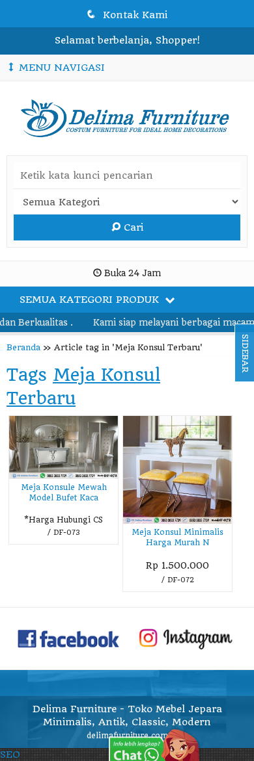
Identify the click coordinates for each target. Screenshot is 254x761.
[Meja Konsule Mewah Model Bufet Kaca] (63, 447)
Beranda (23, 347)
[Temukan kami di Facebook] (69, 637)
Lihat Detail (182, 581)
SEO (10, 754)
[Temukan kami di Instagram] (185, 637)
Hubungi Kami (68, 533)
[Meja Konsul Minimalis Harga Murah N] (177, 469)
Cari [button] (131, 227)
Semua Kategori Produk (91, 299)
